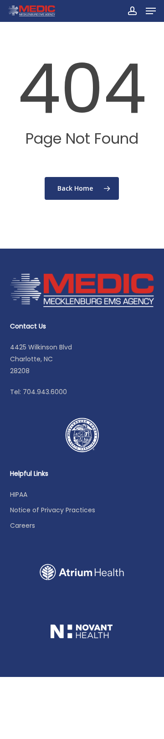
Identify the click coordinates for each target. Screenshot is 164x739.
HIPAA (18, 494)
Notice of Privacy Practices (52, 510)
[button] (151, 11)
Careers (22, 525)
